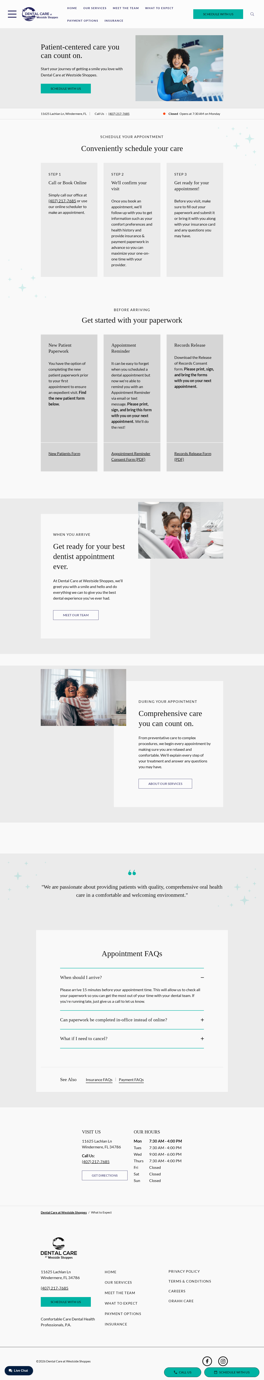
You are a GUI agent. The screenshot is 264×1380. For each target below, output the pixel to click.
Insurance (114, 20)
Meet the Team (126, 8)
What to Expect (159, 8)
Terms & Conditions (190, 1281)
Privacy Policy (184, 1271)
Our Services (95, 8)
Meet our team (76, 615)
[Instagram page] (223, 1361)
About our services (165, 783)
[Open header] (12, 14)
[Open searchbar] (252, 14)
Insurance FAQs (99, 1079)
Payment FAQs (131, 1079)
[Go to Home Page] (40, 14)
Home (72, 8)
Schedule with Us (218, 14)
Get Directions (105, 1175)
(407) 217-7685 (118, 113)
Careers (177, 1291)
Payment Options (82, 20)
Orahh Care (181, 1301)
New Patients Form (64, 453)
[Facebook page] (207, 1361)
